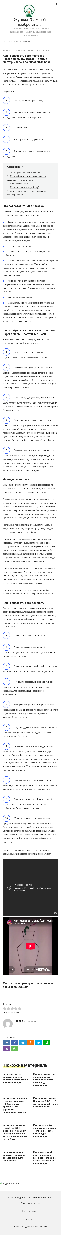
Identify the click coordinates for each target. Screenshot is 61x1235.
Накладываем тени (19, 183)
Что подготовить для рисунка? (25, 172)
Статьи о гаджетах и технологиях (30, 1226)
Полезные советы (24, 50)
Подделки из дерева (30, 1203)
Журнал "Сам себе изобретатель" (30, 22)
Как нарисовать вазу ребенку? (24, 187)
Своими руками (30, 1219)
